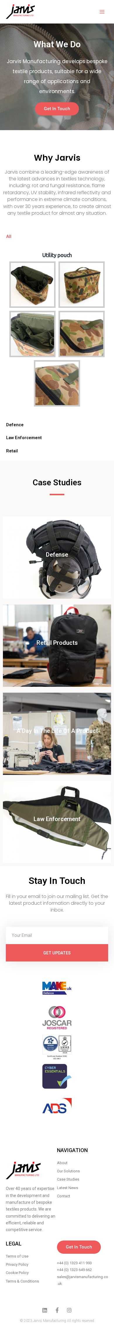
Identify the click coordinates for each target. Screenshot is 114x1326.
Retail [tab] (12, 451)
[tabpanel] (57, 330)
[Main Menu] (102, 12)
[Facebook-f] (57, 1310)
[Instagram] (69, 1310)
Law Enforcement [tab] (24, 437)
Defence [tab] (15, 424)
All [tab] (8, 236)
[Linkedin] (44, 1310)
